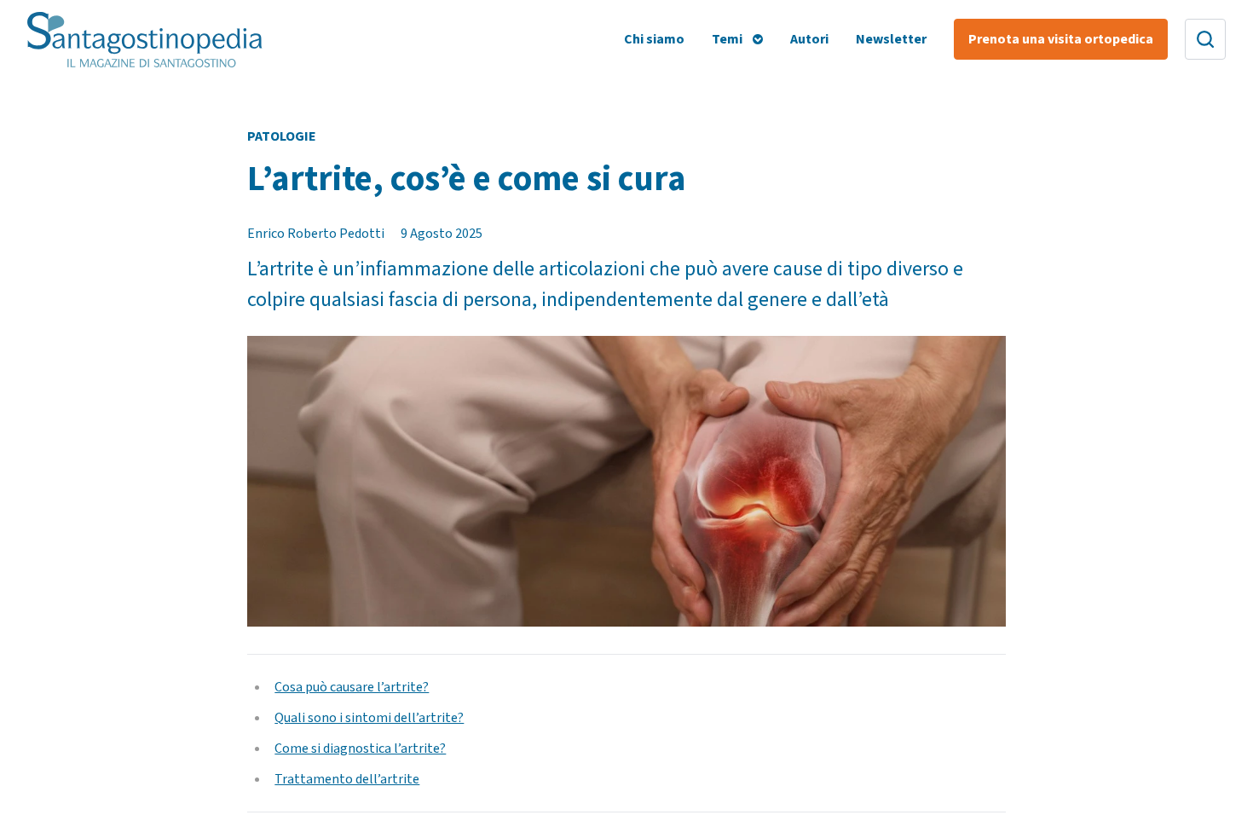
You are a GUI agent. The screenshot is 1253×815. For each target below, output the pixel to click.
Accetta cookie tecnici (934, 305)
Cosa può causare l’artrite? (351, 687)
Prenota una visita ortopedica (1060, 39)
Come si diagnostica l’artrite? (360, 748)
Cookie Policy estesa (463, 230)
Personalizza (660, 305)
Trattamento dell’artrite (346, 779)
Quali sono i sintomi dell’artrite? (369, 717)
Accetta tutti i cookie (797, 305)
